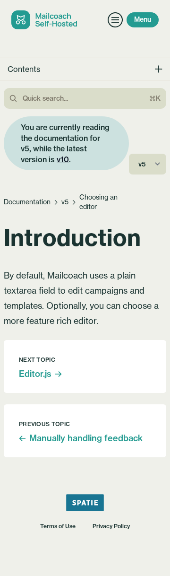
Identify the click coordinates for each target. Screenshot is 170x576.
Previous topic (44, 424)
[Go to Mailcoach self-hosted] (45, 19)
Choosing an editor (98, 202)
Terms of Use (58, 526)
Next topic (37, 359)
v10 (63, 159)
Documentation (27, 202)
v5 (64, 202)
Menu (142, 19)
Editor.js (35, 373)
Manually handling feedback (86, 438)
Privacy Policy (111, 526)
